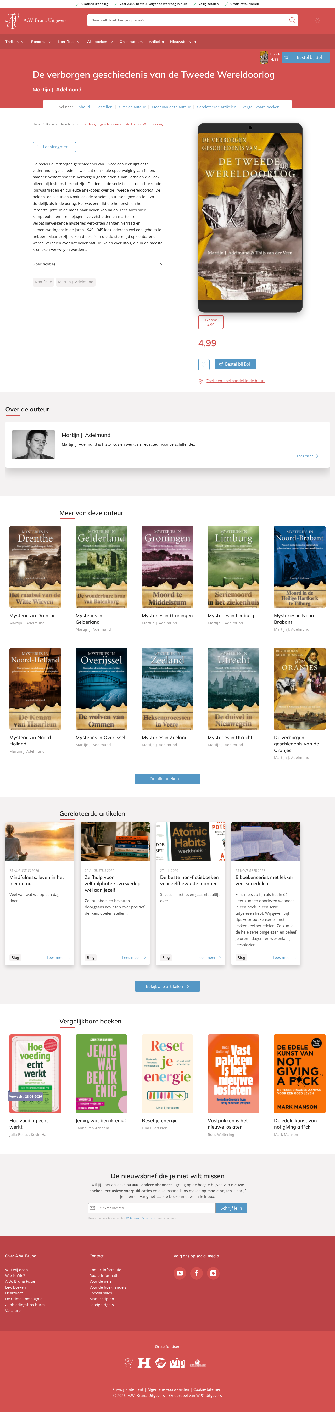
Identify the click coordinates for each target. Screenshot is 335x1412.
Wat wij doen (16, 1269)
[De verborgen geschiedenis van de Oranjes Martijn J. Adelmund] (300, 704)
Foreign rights (102, 1304)
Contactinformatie (105, 1269)
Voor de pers (101, 1281)
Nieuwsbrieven (183, 41)
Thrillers (12, 41)
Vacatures (14, 1310)
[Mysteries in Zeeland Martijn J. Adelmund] (168, 697)
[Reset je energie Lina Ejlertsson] (168, 1083)
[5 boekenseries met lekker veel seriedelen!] (265, 893)
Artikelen (156, 41)
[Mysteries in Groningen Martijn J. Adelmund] (168, 575)
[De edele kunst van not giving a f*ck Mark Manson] (300, 1086)
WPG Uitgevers (209, 1395)
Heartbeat (14, 1293)
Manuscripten (102, 1298)
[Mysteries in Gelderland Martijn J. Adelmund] (101, 579)
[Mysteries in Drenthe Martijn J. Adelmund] (35, 575)
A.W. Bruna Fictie (20, 1281)
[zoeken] (293, 20)
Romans (38, 41)
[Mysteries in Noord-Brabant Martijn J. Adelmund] (300, 579)
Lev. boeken (15, 1287)
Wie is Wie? (15, 1275)
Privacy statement (127, 1389)
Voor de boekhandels (108, 1287)
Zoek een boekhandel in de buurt (235, 380)
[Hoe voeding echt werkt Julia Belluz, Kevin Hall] (35, 1086)
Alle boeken (97, 41)
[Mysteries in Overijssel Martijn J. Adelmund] (101, 697)
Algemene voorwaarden (168, 1389)
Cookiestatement (208, 1389)
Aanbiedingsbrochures (25, 1304)
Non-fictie (66, 41)
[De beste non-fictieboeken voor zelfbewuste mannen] (190, 893)
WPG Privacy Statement (140, 1218)
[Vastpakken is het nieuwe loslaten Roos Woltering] (234, 1086)
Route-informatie (104, 1275)
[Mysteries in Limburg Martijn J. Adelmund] (234, 575)
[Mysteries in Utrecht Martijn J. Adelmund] (234, 697)
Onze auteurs (131, 41)
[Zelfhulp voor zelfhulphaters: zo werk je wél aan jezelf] (115, 893)
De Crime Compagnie (23, 1298)
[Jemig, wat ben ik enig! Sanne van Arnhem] (101, 1083)
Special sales (101, 1293)
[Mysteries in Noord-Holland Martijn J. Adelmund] (35, 701)
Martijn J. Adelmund (75, 281)
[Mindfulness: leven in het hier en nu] (39, 893)
